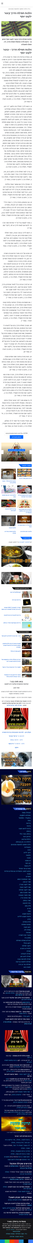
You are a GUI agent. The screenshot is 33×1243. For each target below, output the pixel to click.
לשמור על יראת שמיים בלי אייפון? (11, 667)
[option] (16, 452)
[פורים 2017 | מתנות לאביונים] (8, 503)
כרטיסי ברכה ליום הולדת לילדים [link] (18, 1113)
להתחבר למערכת (24, 542)
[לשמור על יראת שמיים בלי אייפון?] (27, 669)
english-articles (25, 815)
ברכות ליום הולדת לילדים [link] (17, 1112)
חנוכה (29, 858)
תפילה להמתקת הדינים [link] (20, 1102)
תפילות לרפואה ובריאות (23, 962)
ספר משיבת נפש (25, 892)
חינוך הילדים (10, 1071)
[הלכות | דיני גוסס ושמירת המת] (24, 519)
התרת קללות (14, 1166)
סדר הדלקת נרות (10, 1140)
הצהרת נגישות (16, 1231)
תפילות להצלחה (23, 1214)
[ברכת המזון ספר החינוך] (24, 473)
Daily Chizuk (26, 812)
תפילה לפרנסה (9, 993)
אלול (29, 820)
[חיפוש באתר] (31, 4)
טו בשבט (28, 860)
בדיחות (28, 823)
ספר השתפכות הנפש (24, 879)
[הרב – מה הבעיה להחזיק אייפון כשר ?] (27, 638)
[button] (16, 732)
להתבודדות (17, 1067)
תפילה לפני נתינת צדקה (14, 705)
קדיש (29, 919)
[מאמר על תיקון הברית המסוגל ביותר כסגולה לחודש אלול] (27, 675)
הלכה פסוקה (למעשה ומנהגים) (17, 9)
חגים (29, 850)
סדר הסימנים (26, 1159)
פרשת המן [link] (19, 995)
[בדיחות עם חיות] (27, 602)
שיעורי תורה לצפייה (25, 935)
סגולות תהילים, (10, 1208)
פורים (29, 908)
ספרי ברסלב (27, 900)
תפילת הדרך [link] (26, 1007)
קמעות (29, 1205)
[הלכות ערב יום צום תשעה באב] (8, 489)
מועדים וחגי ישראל (25, 868)
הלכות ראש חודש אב (26, 531)
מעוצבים (6, 1157)
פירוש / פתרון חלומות (16, 1179)
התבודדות (27, 847)
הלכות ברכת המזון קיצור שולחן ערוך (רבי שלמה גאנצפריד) (25, 511)
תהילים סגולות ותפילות (23, 940)
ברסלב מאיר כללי (25, 834)
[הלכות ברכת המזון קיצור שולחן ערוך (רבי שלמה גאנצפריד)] (24, 504)
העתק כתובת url (16, 437)
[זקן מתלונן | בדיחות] (27, 594)
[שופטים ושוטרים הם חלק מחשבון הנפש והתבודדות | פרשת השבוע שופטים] (27, 646)
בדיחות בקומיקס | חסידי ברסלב (12, 622)
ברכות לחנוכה (25, 1140)
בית (29, 9)
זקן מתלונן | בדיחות (15, 592)
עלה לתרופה (27, 903)
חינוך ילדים (27, 852)
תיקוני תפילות (26, 946)
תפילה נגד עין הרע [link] (26, 1168)
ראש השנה (27, 927)
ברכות (29, 826)
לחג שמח (18, 1154)
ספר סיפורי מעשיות (25, 895)
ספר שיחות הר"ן (26, 898)
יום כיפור (28, 863)
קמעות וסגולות (26, 924)
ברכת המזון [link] (26, 1002)
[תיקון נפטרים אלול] (27, 653)
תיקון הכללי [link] (26, 1016)
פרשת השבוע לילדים (24, 916)
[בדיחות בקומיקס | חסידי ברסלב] (27, 625)
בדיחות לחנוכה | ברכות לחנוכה (12, 615)
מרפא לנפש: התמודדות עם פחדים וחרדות (17, 871)
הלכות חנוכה (12, 527)
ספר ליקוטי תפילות (25, 890)
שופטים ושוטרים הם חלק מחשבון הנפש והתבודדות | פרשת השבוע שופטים (12, 645)
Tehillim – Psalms (25, 818)
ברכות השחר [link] (23, 1013)
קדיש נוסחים (27, 922)
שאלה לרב (27, 930)
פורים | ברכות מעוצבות (23, 1151)
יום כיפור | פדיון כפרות (23, 1142)
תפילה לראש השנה (13, 1159)
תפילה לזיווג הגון (25, 956)
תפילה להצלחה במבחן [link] (15, 1200)
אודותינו (12, 1236)
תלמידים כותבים (25, 948)
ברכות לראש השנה (25, 828)
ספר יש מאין (27, 882)
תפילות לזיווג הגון (27, 999)
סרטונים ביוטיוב (16, 1094)
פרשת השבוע (26, 914)
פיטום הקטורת (27, 1184)
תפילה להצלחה (26, 954)
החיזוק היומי (27, 836)
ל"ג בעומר (27, 866)
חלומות (28, 855)
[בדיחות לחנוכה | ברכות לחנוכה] (27, 617)
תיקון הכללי (27, 943)
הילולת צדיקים (26, 839)
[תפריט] (2, 4)
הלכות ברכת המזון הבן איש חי (16, 454)
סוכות (29, 874)
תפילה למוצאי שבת (24, 1191)
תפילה (29, 951)
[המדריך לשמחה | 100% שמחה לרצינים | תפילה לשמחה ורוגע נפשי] (27, 610)
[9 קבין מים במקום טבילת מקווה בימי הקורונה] (24, 489)
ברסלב (28, 831)
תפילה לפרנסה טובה (24, 959)
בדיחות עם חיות (16, 600)
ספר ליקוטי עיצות (25, 887)
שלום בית (28, 938)
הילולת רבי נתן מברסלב (23, 842)
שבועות (28, 932)
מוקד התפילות (19, 1234)
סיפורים (28, 876)
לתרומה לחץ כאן (10, 1229)
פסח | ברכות (26, 1154)
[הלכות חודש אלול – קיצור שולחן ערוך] (8, 474)
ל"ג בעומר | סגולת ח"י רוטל (21, 1145)
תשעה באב (27, 967)
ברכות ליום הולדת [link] (22, 1107)
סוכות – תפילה (25, 1148)
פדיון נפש (28, 906)
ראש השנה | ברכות (24, 1157)
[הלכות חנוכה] (8, 520)
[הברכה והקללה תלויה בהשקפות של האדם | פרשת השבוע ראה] (27, 662)
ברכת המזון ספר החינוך (25, 478)
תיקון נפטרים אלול (16, 651)
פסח (29, 911)
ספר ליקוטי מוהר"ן (25, 884)
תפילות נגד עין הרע (25, 964)
